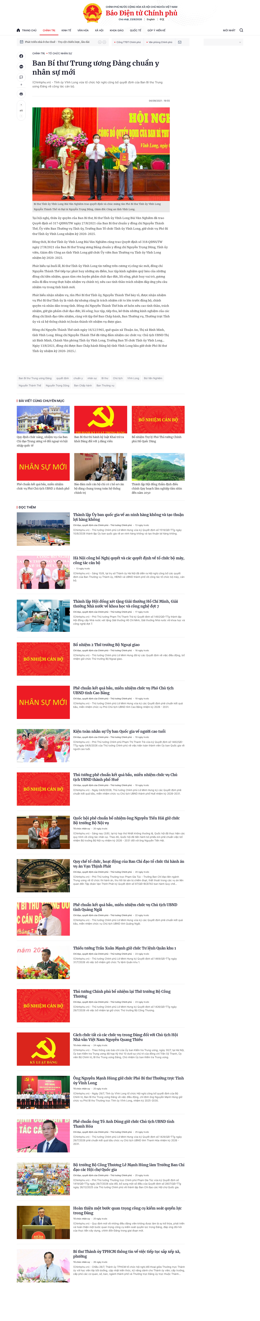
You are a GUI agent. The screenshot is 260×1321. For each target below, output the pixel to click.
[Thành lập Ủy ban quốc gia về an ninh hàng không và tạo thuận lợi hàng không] (43, 529)
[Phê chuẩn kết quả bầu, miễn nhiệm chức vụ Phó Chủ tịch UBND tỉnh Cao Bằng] (43, 702)
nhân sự (92, 378)
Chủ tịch (118, 378)
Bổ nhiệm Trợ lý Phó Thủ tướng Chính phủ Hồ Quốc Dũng (156, 439)
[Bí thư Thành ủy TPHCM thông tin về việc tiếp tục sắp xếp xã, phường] (43, 1265)
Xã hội (99, 30)
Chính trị (49, 30)
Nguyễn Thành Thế (30, 385)
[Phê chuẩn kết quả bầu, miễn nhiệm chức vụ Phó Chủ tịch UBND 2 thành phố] (43, 467)
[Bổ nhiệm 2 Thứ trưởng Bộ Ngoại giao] (43, 659)
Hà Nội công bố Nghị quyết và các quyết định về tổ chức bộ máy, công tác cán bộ (128, 560)
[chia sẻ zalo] (21, 66)
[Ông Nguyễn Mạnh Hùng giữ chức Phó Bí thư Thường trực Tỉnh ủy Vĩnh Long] (43, 1092)
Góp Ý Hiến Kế (156, 30)
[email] (179, 42)
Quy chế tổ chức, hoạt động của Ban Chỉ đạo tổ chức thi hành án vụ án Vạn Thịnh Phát (128, 863)
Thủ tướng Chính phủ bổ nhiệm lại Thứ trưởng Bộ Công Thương (122, 993)
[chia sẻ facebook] (21, 56)
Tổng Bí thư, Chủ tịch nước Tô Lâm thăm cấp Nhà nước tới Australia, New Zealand (60, 42)
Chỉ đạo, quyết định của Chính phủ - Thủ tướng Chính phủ (102, 525)
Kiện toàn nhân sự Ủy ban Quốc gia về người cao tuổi (119, 731)
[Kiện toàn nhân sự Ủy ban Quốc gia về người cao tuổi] (43, 745)
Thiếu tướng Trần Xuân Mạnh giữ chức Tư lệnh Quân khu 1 (124, 948)
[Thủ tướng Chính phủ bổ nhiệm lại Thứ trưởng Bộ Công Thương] (43, 1005)
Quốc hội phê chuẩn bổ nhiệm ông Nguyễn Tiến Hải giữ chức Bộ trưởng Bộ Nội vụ (126, 820)
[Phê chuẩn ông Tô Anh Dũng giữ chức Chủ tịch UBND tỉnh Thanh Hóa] (43, 1135)
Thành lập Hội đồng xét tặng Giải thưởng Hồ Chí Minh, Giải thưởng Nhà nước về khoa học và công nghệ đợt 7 (125, 603)
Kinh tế (66, 30)
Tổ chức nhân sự (60, 53)
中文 (162, 19)
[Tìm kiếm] (241, 30)
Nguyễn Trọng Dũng (57, 385)
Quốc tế (135, 30)
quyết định (62, 378)
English (151, 19)
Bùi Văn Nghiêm (153, 378)
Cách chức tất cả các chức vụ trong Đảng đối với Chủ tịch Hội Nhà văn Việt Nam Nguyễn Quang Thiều (125, 1037)
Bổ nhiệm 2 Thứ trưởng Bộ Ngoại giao (106, 645)
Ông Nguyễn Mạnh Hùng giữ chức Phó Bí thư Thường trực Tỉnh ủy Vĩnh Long (128, 1080)
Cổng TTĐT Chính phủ (129, 42)
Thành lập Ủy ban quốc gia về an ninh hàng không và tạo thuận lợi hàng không (128, 517)
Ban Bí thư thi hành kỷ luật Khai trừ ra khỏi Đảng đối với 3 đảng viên (99, 439)
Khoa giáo (117, 30)
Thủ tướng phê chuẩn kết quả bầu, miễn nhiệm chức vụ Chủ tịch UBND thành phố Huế (125, 777)
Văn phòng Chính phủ (160, 42)
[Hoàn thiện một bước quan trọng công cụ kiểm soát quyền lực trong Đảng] (43, 1222)
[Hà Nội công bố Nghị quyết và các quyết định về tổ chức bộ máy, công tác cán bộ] (43, 572)
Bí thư (105, 378)
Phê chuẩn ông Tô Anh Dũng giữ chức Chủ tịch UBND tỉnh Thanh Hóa (123, 1124)
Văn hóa (83, 30)
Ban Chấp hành (83, 385)
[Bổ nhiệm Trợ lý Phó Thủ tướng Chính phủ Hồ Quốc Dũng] (158, 419)
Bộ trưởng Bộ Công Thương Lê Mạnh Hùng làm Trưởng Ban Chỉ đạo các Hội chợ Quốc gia (128, 1167)
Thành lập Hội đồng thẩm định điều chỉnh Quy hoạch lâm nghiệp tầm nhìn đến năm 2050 (157, 488)
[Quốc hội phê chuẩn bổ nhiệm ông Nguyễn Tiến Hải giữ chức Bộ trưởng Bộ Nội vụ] (43, 832)
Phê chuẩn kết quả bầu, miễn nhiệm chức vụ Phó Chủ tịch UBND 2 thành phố (43, 486)
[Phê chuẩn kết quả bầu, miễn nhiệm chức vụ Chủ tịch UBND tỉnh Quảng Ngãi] (43, 919)
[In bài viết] (21, 94)
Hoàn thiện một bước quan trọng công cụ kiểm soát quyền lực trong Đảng (127, 1210)
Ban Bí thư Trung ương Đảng (35, 378)
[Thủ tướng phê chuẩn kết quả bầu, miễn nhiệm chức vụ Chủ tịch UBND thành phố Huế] (43, 789)
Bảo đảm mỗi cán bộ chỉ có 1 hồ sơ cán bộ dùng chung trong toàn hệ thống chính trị (99, 488)
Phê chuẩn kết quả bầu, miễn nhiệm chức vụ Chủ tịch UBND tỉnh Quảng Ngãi (125, 907)
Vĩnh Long (133, 378)
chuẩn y (78, 378)
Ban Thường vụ (105, 385)
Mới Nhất (229, 30)
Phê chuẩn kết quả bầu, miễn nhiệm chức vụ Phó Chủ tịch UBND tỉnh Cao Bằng (123, 690)
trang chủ (29, 30)
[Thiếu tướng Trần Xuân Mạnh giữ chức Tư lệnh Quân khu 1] (43, 962)
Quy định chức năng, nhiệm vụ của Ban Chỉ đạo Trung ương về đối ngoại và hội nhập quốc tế (42, 441)
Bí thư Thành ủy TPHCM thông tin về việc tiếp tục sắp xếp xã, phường (126, 1254)
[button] (100, 42)
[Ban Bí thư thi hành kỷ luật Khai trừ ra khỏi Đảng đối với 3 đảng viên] (100, 419)
